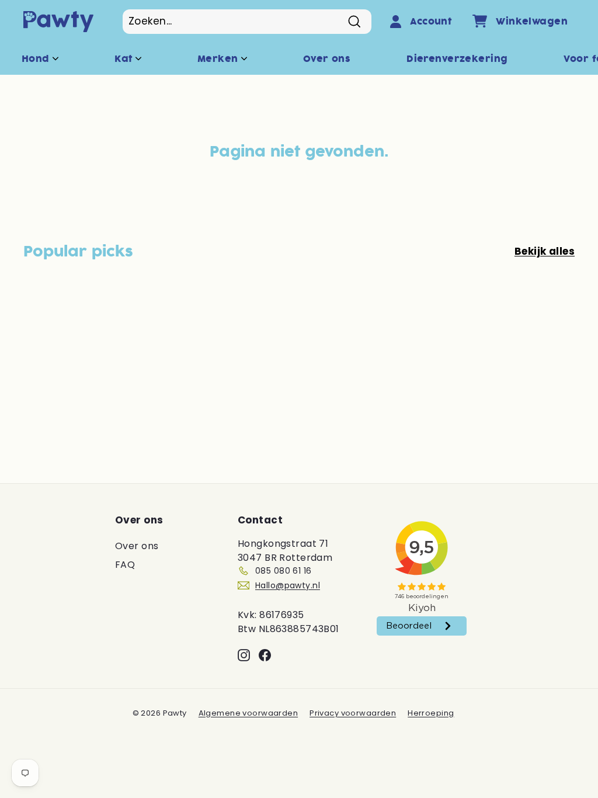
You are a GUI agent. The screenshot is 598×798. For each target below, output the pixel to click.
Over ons (326, 59)
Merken (219, 59)
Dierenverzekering (456, 59)
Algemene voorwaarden (248, 713)
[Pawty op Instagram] (244, 655)
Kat (124, 59)
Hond (37, 59)
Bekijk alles (544, 251)
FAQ (125, 564)
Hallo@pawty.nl (287, 585)
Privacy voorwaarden (353, 713)
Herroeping (431, 713)
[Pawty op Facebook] (265, 655)
